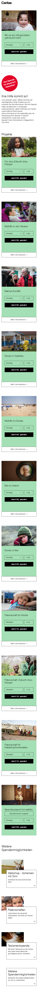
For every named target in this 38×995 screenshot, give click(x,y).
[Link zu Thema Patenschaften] (19, 903)
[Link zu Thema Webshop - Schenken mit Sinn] (19, 867)
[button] (7, 2)
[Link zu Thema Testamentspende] (19, 939)
